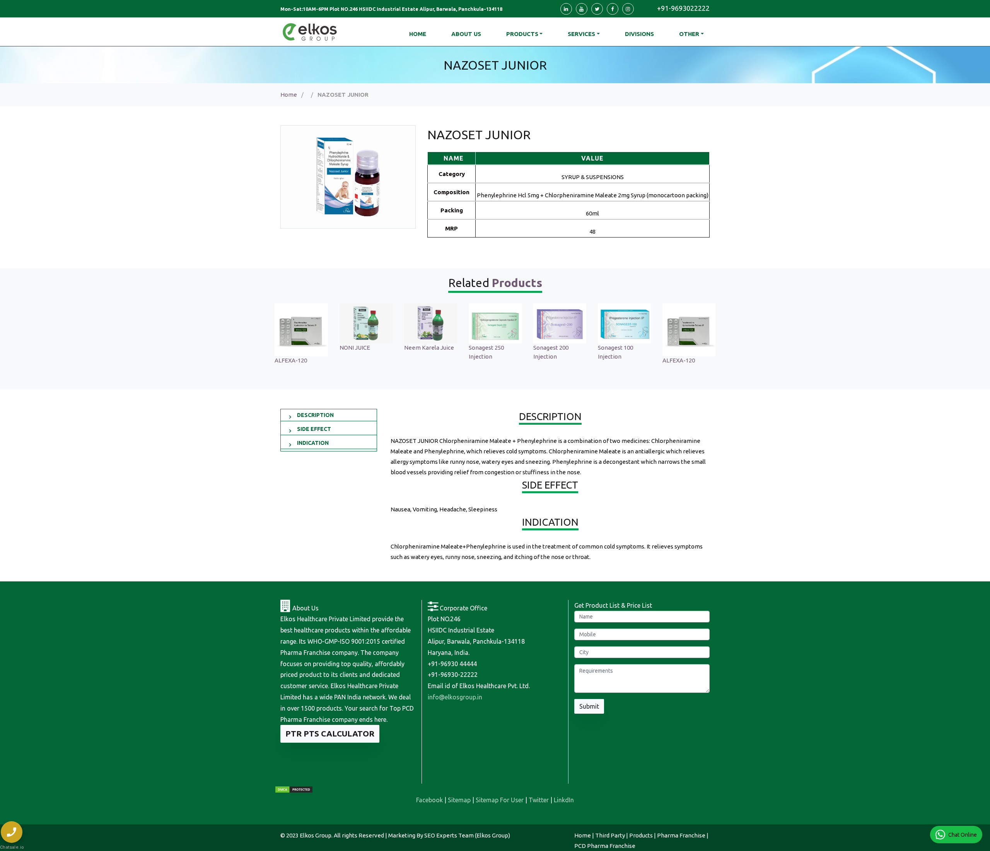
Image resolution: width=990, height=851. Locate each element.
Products (522, 34)
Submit (589, 706)
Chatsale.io (11, 847)
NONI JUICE (355, 347)
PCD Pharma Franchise (604, 845)
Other (689, 34)
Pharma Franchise (681, 835)
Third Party (610, 835)
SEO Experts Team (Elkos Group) (467, 835)
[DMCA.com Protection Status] (294, 789)
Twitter (539, 799)
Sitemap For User (500, 799)
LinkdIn (564, 799)
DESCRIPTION (315, 415)
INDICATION (313, 443)
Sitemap (459, 799)
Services (581, 34)
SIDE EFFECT (314, 429)
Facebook (429, 799)
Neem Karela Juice (429, 347)
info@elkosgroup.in (455, 697)
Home (288, 94)
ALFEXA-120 (291, 360)
